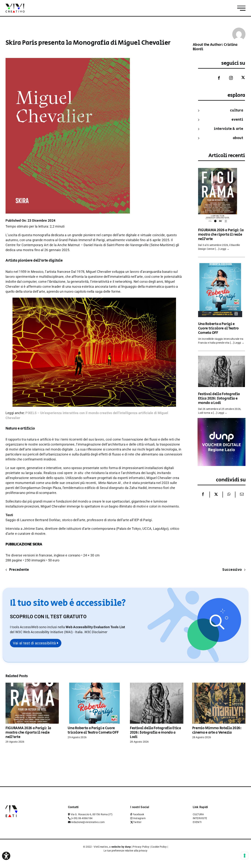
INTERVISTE (200, 818)
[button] (95, 632)
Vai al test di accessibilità (35, 643)
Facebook (138, 814)
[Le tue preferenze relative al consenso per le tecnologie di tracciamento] (244, 855)
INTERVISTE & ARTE (228, 129)
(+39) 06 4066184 (81, 818)
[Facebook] (216, 78)
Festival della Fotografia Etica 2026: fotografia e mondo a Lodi (219, 398)
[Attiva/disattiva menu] (241, 8)
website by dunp (121, 846)
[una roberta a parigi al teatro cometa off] (220, 264)
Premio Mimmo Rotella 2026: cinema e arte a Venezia (217, 730)
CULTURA (236, 110)
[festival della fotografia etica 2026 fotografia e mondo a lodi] (221, 358)
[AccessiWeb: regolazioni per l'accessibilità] (6, 856)
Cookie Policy (159, 846)
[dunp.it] (221, 420)
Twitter (137, 822)
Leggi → (224, 248)
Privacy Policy (141, 846)
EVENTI (237, 119)
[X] (216, 495)
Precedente (19, 569)
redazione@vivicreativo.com (88, 822)
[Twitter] (240, 78)
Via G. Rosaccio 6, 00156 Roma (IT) (91, 814)
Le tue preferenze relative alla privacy (126, 850)
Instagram (139, 818)
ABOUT (238, 138)
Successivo (232, 569)
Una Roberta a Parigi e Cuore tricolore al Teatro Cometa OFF (218, 328)
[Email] (241, 495)
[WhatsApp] (228, 495)
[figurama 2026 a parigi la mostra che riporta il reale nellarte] (217, 170)
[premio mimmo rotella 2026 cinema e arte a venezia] (219, 685)
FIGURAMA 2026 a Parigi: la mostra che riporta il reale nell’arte (221, 235)
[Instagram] (228, 78)
